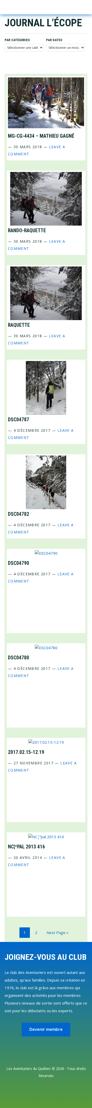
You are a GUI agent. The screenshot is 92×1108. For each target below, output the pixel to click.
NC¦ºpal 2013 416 (26, 847)
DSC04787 (18, 420)
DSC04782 (18, 514)
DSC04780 (18, 658)
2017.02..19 (26, 752)
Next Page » (57, 934)
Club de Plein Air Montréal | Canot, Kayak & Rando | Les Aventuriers (25, 7)
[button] (74, 6)
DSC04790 (18, 563)
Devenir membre (46, 1029)
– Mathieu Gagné (41, 136)
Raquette (19, 325)
